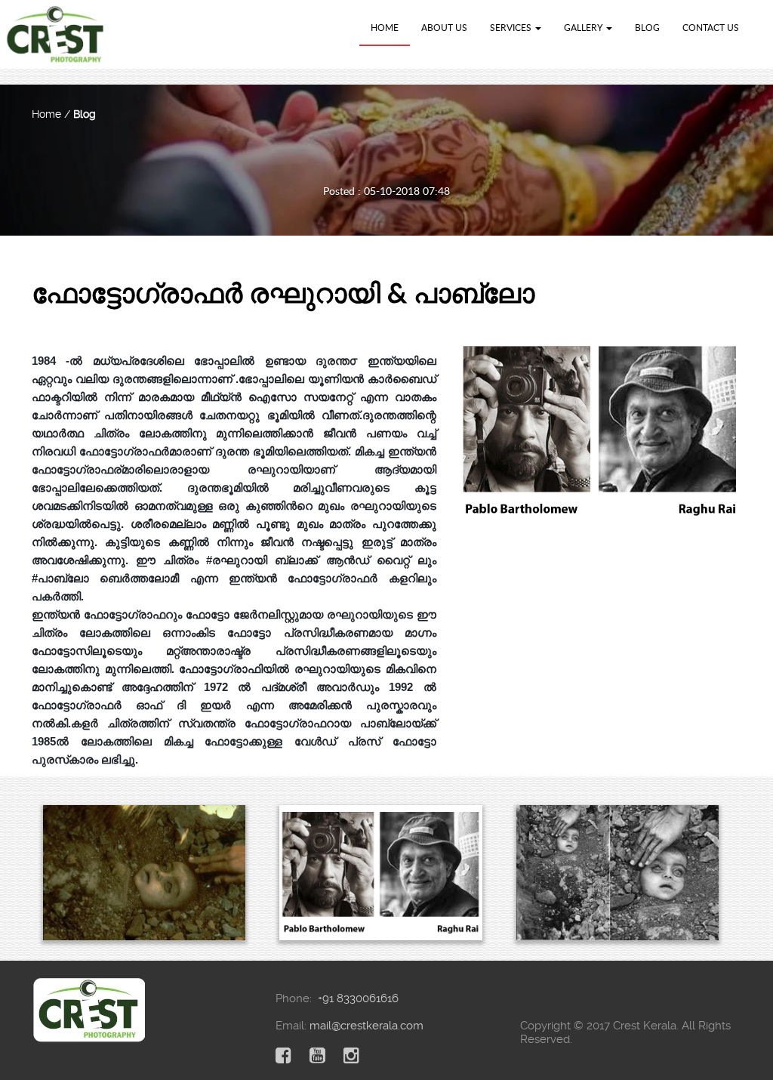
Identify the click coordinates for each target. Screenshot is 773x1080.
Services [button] (512, 27)
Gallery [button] (584, 27)
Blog (647, 27)
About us (444, 27)
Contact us (710, 27)
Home (385, 27)
